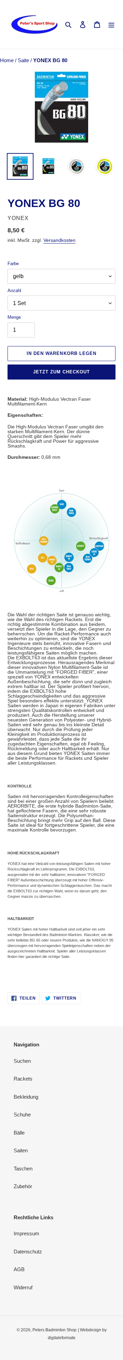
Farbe (13, 263)
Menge (14, 317)
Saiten (21, 1150)
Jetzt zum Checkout (61, 371)
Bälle (19, 1133)
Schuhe (22, 1114)
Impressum (26, 1233)
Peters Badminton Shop (54, 1330)
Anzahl (14, 290)
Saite (24, 60)
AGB (19, 1269)
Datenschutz (28, 1251)
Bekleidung (26, 1097)
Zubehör (23, 1186)
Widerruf (23, 1287)
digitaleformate (62, 1337)
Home (7, 60)
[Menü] (111, 24)
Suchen (22, 1061)
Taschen (23, 1168)
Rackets (23, 1079)
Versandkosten (59, 240)
